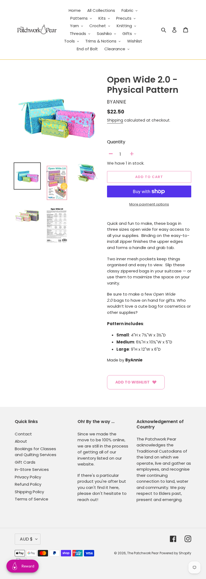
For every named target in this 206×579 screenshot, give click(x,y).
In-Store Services (32, 469)
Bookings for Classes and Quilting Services (35, 452)
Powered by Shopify (175, 553)
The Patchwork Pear (143, 553)
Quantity (116, 142)
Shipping (115, 120)
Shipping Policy (29, 492)
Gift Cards (25, 462)
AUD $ (26, 539)
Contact (23, 434)
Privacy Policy (28, 477)
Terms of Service (31, 499)
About (21, 441)
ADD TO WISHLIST (132, 382)
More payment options (149, 204)
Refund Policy (28, 484)
